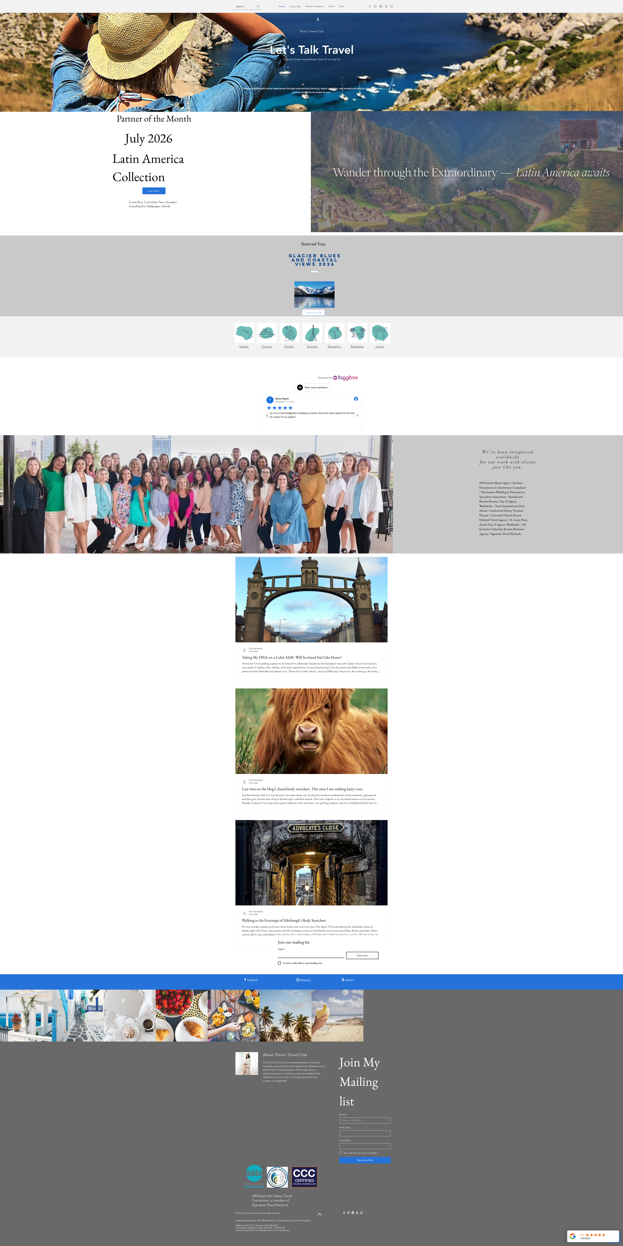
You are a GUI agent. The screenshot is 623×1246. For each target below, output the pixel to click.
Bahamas (357, 346)
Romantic (334, 346)
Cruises (266, 346)
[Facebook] (370, 6)
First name (345, 1127)
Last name (344, 1140)
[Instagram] (375, 6)
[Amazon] (386, 6)
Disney (289, 346)
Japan (379, 346)
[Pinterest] (381, 6)
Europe (312, 346)
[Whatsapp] (392, 6)
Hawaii (244, 346)
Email (281, 949)
